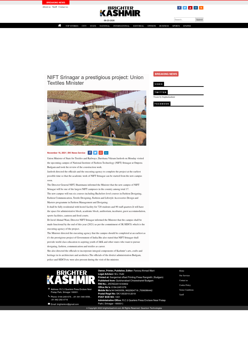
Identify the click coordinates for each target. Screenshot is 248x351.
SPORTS (176, 25)
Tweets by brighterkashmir (164, 96)
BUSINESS (164, 25)
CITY (84, 25)
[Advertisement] (124, 49)
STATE (93, 25)
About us (46, 6)
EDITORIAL (138, 25)
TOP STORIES (72, 25)
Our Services (184, 275)
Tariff (55, 6)
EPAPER (187, 25)
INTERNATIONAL (121, 25)
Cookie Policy (185, 285)
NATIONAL (105, 25)
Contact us (63, 6)
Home (181, 270)
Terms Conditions (186, 289)
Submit (199, 19)
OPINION (152, 25)
